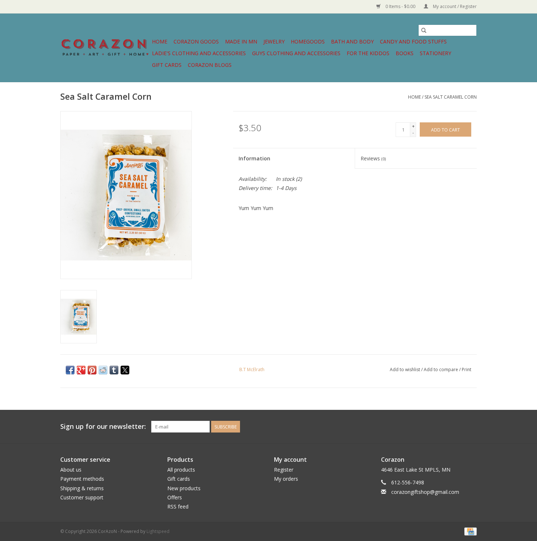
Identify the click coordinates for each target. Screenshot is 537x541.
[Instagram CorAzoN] (471, 427)
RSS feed (177, 506)
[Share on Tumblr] (114, 370)
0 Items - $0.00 (400, 6)
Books (405, 53)
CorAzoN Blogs (210, 64)
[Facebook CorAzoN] (458, 427)
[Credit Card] (469, 531)
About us (70, 469)
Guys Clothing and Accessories (296, 53)
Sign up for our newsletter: (103, 426)
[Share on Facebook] (70, 370)
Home (159, 41)
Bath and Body (352, 41)
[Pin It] (92, 370)
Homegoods (308, 41)
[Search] (423, 30)
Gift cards (167, 64)
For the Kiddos (368, 53)
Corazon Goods (196, 41)
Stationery (435, 53)
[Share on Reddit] (103, 370)
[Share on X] (125, 370)
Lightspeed (158, 531)
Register (283, 469)
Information (254, 158)
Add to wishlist (405, 369)
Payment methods (82, 478)
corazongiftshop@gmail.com (425, 491)
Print (466, 369)
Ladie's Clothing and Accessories (199, 53)
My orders (286, 478)
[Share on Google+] (81, 370)
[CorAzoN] (105, 48)
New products (184, 488)
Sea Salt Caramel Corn (450, 97)
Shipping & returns (82, 488)
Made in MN (241, 41)
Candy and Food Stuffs (413, 41)
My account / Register (454, 6)
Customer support (81, 497)
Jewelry (274, 41)
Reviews (373, 158)
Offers (174, 497)
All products (181, 469)
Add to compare (441, 369)
